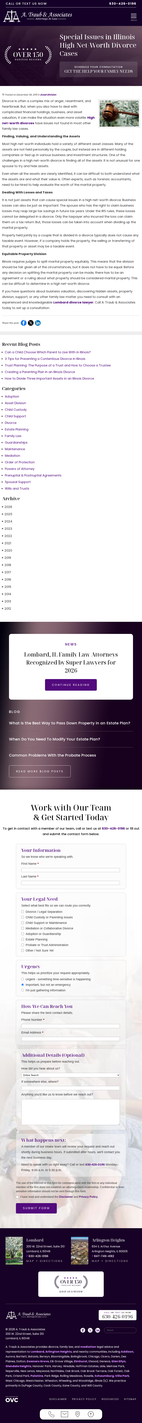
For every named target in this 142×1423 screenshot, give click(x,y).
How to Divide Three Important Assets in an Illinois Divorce (49, 378)
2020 (7, 550)
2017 (6, 572)
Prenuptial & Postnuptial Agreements (33, 475)
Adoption (12, 396)
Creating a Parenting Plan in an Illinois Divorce (40, 372)
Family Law (13, 436)
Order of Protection (20, 462)
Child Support (15, 416)
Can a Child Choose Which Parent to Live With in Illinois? (48, 352)
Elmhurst (80, 1361)
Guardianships (16, 442)
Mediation (12, 455)
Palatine (36, 1376)
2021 (6, 543)
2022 (7, 536)
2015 (6, 587)
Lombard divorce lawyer (73, 302)
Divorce (10, 423)
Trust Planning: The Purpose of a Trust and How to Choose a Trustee (58, 365)
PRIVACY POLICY (84, 1399)
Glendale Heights (18, 1366)
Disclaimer (66, 1196)
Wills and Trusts (17, 488)
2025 (7, 514)
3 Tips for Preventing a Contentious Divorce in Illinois (45, 359)
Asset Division (48, 94)
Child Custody (16, 409)
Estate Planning (16, 429)
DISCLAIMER (58, 1399)
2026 (7, 507)
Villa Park (122, 1376)
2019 (6, 558)
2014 (6, 594)
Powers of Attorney (19, 469)
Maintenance (15, 449)
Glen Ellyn (118, 1361)
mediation (88, 1347)
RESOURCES (110, 1399)
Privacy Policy (88, 1196)
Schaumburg (104, 1376)
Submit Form (36, 1208)
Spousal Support (18, 482)
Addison (127, 1352)
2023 (7, 528)
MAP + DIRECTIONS (44, 1261)
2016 (6, 579)
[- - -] (135, 16)
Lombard (37, 1352)
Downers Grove (38, 1361)
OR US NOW (117, 1315)
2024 (7, 521)
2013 (6, 601)
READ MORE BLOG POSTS (40, 771)
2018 (6, 565)
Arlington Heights (58, 1352)
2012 (6, 608)
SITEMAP (130, 1399)
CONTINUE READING (71, 685)
